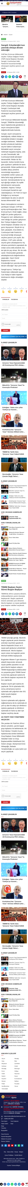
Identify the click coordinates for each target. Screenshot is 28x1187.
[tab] (5, 299)
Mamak (4, 1081)
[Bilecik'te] (14, 376)
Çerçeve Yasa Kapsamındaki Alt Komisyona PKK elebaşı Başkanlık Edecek (13, 364)
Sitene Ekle (10, 1152)
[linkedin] (16, 76)
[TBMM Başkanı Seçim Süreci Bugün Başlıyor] (14, 626)
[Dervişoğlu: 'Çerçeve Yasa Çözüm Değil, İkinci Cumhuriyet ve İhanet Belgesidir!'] (14, 465)
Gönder (5, 330)
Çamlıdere (17, 1063)
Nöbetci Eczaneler (6, 1139)
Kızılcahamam (18, 1078)
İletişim (21, 1152)
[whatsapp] (9, 76)
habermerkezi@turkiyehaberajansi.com (15, 1116)
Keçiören (4, 1078)
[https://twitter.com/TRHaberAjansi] (5, 1145)
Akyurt (3, 1058)
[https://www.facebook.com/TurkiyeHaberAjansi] (2, 1145)
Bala (15, 1061)
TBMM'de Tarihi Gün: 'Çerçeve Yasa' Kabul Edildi (13, 453)
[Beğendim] (3, 289)
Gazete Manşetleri (6, 1136)
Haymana (16, 1073)
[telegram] (13, 76)
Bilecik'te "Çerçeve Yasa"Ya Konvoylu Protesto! (13, 386)
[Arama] (26, 3)
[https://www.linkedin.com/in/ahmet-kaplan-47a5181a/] (15, 1145)
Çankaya (4, 1066)
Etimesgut (17, 1068)
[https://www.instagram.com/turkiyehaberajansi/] (9, 1145)
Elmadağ (4, 1068)
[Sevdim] (15, 289)
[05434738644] (19, 1145)
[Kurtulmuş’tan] (14, 420)
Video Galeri (4, 1123)
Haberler (6, 34)
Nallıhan (16, 1081)
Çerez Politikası (9, 1155)
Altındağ (16, 1058)
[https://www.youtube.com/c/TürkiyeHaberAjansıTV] (12, 1145)
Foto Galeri (4, 1121)
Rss (5, 1152)
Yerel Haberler (14, 1121)
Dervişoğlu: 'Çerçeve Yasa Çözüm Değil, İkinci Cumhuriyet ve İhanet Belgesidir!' (12, 475)
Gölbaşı (16, 1071)
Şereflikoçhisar (5, 1086)
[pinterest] (20, 76)
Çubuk (16, 1066)
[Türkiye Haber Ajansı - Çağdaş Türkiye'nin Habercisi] (14, 4)
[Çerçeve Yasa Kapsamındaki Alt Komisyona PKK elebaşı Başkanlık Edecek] (14, 353)
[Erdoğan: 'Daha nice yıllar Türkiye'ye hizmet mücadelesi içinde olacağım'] (14, 398)
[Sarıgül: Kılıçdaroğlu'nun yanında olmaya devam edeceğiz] (14, 89)
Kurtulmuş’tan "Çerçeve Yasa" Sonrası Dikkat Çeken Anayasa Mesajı (13, 431)
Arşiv (11, 1123)
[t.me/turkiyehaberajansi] (22, 1145)
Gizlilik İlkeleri (18, 1155)
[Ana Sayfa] (1, 34)
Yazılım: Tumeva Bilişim (13, 1165)
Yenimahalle (5, 1088)
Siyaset (10, 34)
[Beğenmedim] (21, 289)
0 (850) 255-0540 (8, 1118)
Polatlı (3, 1083)
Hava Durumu (5, 1134)
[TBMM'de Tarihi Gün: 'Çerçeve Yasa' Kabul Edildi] (14, 442)
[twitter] (6, 76)
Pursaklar (16, 1083)
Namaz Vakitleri (5, 1141)
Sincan (16, 1086)
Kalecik (3, 1076)
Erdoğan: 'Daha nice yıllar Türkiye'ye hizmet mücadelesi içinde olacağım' (13, 409)
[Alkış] (9, 289)
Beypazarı (4, 1063)
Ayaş (3, 1061)
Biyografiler (4, 1130)
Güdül (3, 1073)
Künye (16, 1152)
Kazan (16, 1076)
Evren (3, 1071)
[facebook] (2, 76)
